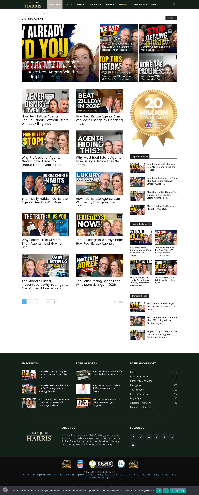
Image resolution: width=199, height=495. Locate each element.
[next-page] (54, 301)
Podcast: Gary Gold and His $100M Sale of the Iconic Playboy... (106, 388)
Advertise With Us (31, 475)
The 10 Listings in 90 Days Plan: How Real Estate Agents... (99, 242)
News (79, 4)
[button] (173, 4)
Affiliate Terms (133, 475)
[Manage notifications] (5, 489)
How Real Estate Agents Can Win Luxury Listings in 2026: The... (98, 202)
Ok (158, 490)
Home (24, 13)
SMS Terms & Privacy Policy (91, 475)
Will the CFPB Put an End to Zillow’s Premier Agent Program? (106, 402)
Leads (67, 4)
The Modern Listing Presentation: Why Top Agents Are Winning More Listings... (45, 284)
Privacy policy (177, 490)
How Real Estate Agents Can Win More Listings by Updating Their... (99, 120)
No (165, 490)
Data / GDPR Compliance (103, 478)
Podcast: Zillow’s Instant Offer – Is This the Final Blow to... (108, 373)
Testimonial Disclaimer (115, 475)
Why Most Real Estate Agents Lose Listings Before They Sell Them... (98, 161)
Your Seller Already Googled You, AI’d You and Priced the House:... (161, 167)
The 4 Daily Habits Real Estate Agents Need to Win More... (45, 200)
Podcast (53, 4)
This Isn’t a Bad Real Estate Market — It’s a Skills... (160, 207)
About (109, 4)
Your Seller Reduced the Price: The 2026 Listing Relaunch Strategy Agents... (162, 181)
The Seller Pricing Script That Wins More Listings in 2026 (98, 283)
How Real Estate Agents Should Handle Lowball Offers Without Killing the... (45, 120)
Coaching (94, 4)
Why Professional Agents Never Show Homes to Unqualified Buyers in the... (42, 161)
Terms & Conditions (69, 475)
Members (123, 4)
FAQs (153, 4)
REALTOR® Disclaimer (49, 475)
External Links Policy (150, 475)
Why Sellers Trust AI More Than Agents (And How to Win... (42, 243)
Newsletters (140, 4)
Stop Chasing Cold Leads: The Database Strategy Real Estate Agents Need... (162, 195)
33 (48, 302)
